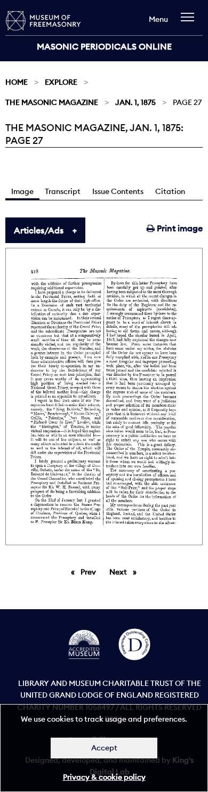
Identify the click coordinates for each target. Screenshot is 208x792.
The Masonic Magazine (51, 102)
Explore (61, 82)
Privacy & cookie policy (104, 777)
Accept (104, 748)
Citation (170, 191)
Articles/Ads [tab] (38, 230)
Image (22, 191)
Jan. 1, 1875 (135, 102)
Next (125, 572)
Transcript (63, 191)
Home (16, 82)
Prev (90, 572)
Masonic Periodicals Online (104, 46)
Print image (179, 228)
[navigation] (190, 22)
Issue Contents (117, 191)
